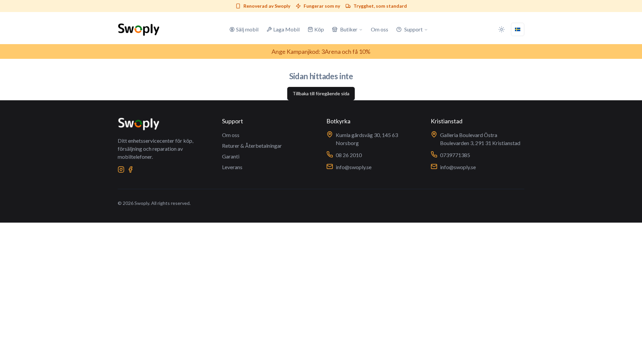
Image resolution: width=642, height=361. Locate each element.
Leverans (232, 167)
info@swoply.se (353, 167)
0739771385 (455, 155)
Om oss (230, 135)
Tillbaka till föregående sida (321, 93)
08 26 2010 (349, 155)
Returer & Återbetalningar (252, 145)
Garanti (230, 156)
